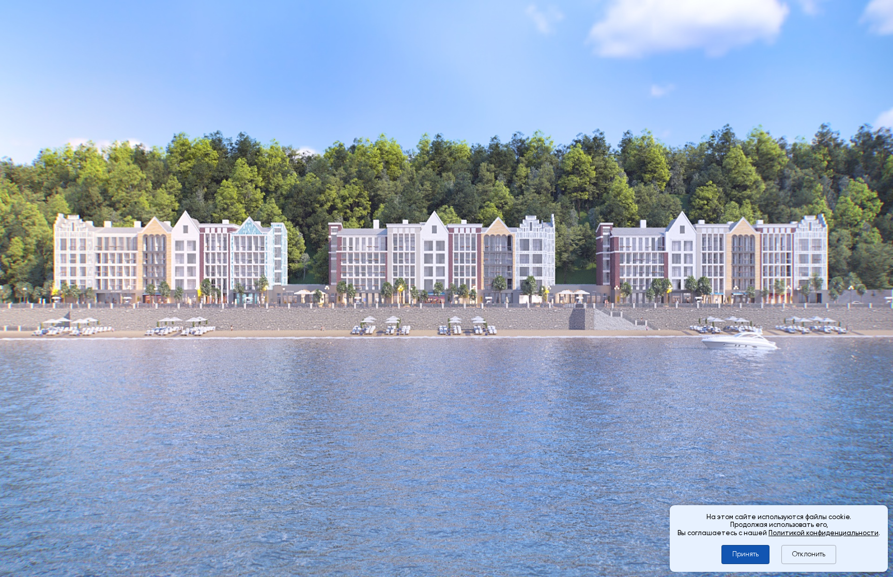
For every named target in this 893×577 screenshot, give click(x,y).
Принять (745, 554)
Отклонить (808, 554)
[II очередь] (466, 498)
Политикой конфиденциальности (823, 533)
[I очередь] (606, 498)
